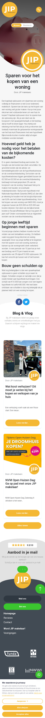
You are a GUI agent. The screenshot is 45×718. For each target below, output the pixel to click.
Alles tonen (22, 525)
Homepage (9, 613)
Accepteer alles (22, 714)
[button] (39, 674)
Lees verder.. (22, 423)
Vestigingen (10, 633)
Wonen (16, 25)
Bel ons (22, 606)
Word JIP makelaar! (14, 628)
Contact (8, 622)
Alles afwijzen (22, 708)
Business (27, 25)
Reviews (8, 617)
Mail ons (22, 599)
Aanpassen (21, 701)
